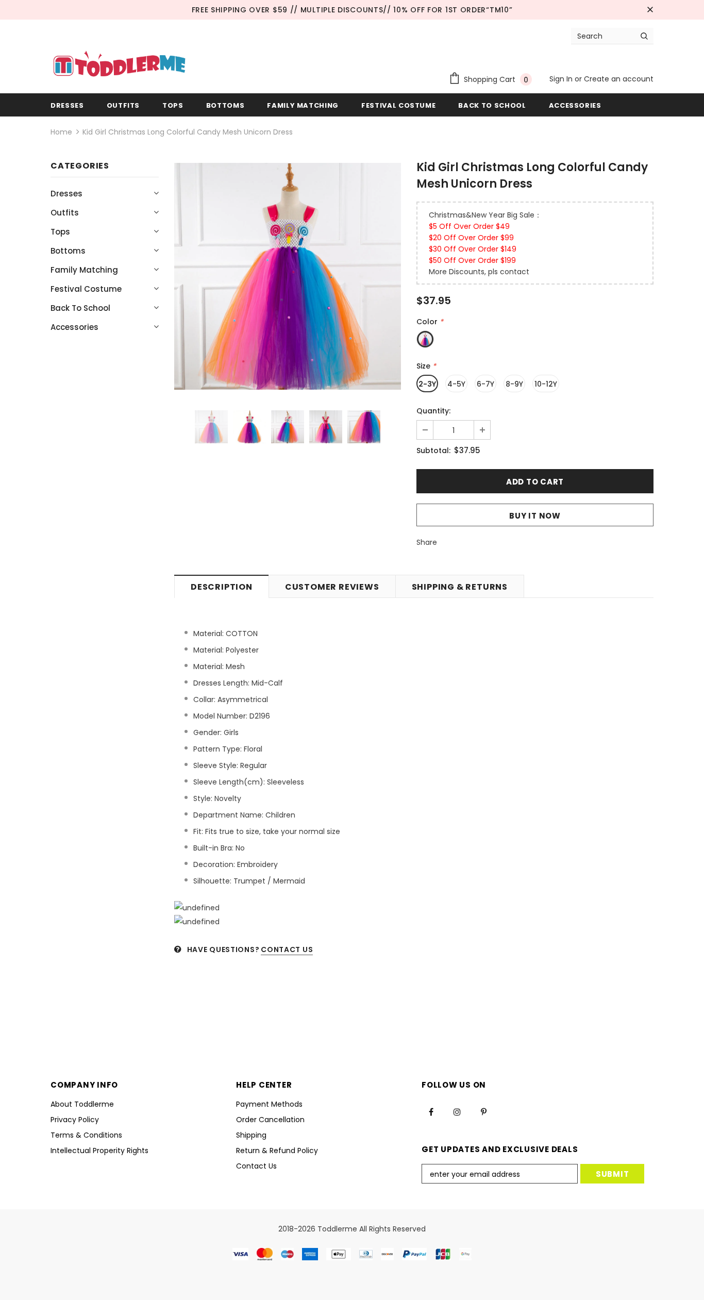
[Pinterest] (483, 1111)
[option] (287, 276)
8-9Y (514, 384)
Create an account (618, 79)
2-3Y (427, 384)
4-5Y (456, 384)
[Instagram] (457, 1111)
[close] (650, 10)
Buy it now (535, 515)
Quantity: (433, 411)
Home (61, 132)
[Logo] (119, 65)
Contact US (287, 949)
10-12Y (545, 384)
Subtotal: (433, 450)
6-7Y (485, 384)
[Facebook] (431, 1111)
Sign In (562, 79)
